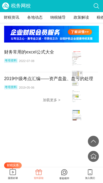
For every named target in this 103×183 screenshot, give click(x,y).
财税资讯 (11, 17)
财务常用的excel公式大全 (29, 51)
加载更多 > (51, 100)
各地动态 (35, 17)
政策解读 (81, 17)
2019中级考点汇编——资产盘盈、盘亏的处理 (48, 78)
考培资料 (11, 60)
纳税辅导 (58, 17)
